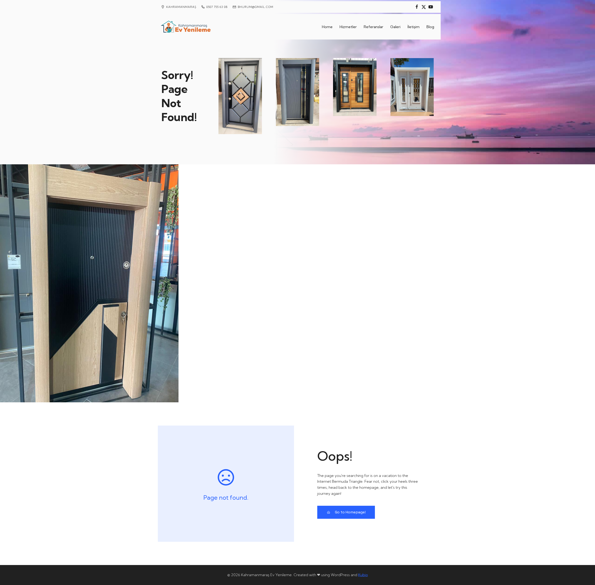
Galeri (395, 26)
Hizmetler (348, 26)
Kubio (363, 574)
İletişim (413, 26)
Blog (430, 26)
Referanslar (373, 26)
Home (327, 26)
